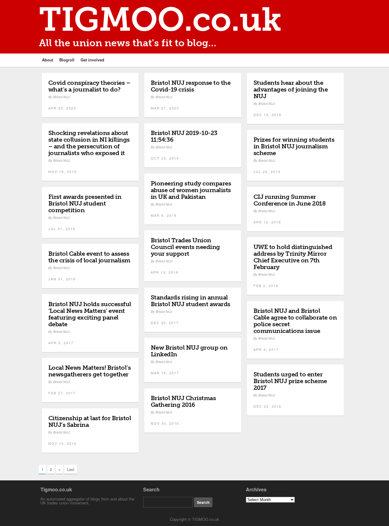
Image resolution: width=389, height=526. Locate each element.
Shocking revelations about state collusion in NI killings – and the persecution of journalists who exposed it (89, 143)
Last (70, 469)
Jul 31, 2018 (61, 228)
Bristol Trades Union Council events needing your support (185, 247)
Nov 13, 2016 (62, 443)
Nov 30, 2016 (165, 423)
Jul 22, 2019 (267, 171)
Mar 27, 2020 (165, 108)
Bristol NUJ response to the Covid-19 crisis (191, 86)
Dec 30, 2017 (165, 322)
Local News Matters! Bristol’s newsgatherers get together (89, 371)
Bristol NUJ (61, 97)
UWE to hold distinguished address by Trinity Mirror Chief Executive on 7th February (292, 257)
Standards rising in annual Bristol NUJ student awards (190, 301)
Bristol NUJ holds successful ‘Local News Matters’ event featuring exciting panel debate (89, 314)
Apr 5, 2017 (61, 342)
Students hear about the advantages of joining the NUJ (290, 89)
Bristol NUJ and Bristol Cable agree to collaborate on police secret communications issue (295, 320)
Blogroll (66, 60)
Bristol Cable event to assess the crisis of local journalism (89, 257)
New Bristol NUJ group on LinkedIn (189, 351)
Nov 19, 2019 (62, 171)
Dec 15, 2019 (267, 114)
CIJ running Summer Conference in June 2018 (289, 200)
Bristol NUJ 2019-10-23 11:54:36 (184, 136)
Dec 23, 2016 (267, 406)
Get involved (92, 60)
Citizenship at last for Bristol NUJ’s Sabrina (89, 421)
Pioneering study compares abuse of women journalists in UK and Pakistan (191, 190)
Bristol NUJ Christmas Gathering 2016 (183, 401)
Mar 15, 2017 (165, 372)
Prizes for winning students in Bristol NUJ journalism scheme (294, 146)
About (47, 60)
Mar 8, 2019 (164, 215)
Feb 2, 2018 (265, 285)
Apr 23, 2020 (62, 108)
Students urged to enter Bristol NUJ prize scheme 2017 (290, 381)
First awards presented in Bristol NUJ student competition (85, 203)
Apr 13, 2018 (267, 222)
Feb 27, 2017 (62, 392)
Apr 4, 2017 (266, 349)
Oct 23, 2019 (165, 158)
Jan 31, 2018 (62, 278)
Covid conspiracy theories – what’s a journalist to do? (89, 86)
